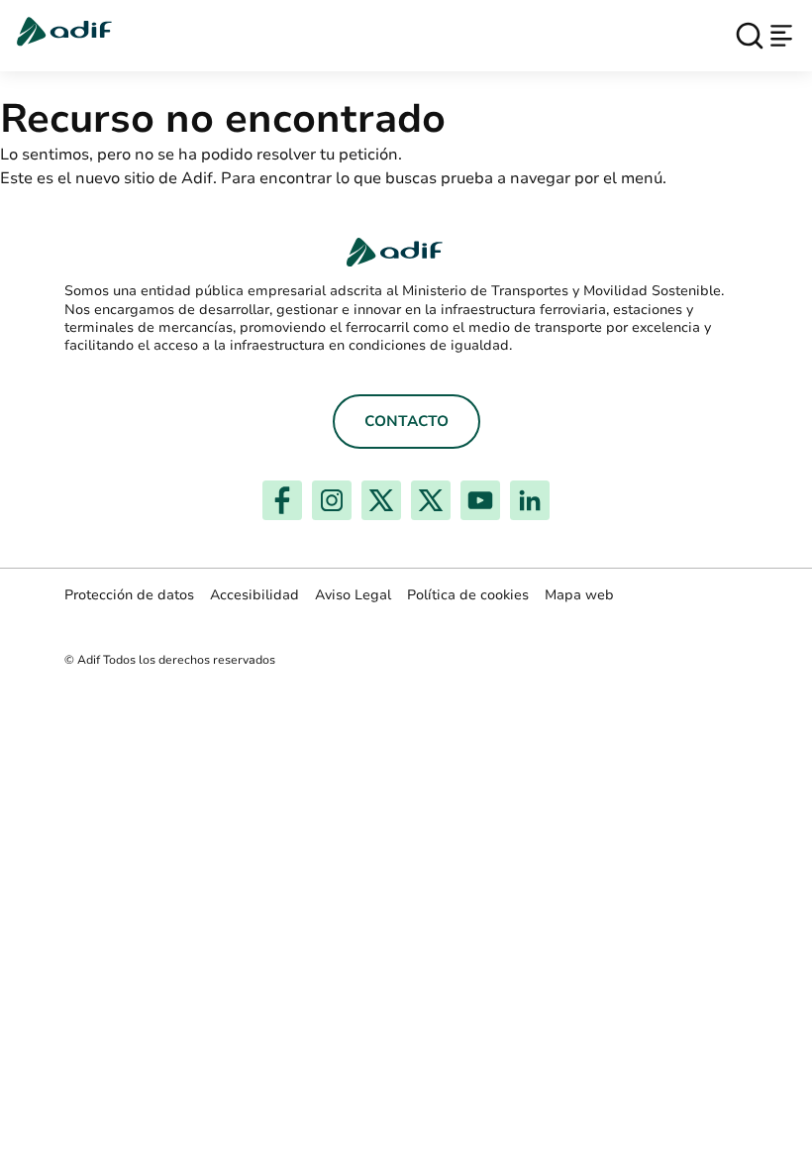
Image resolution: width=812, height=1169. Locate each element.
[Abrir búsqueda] (749, 36)
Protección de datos (129, 594)
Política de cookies (468, 594)
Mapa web (579, 594)
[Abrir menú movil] (781, 36)
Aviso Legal (353, 594)
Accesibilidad (254, 594)
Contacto (406, 421)
